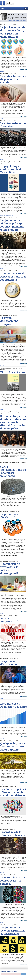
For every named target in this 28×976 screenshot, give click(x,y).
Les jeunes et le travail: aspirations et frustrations (12, 930)
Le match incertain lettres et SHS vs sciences (12, 880)
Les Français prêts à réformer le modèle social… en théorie (13, 792)
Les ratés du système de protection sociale (13, 79)
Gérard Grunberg (14, 412)
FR (26, 1)
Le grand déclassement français (9, 321)
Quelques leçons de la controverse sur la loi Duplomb (12, 746)
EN (24, 1)
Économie (2, 71)
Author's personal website (13, 20)
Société (1, 118)
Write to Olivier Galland (21, 20)
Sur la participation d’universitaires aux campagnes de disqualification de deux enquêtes (13, 422)
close (26, 971)
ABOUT (20, 1)
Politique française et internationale (6, 215)
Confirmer (24, 974)
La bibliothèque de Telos (15, 162)
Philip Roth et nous (12, 372)
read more (24, 69)
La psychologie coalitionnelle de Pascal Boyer (11, 169)
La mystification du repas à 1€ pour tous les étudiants (13, 276)
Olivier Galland (4, 25)
